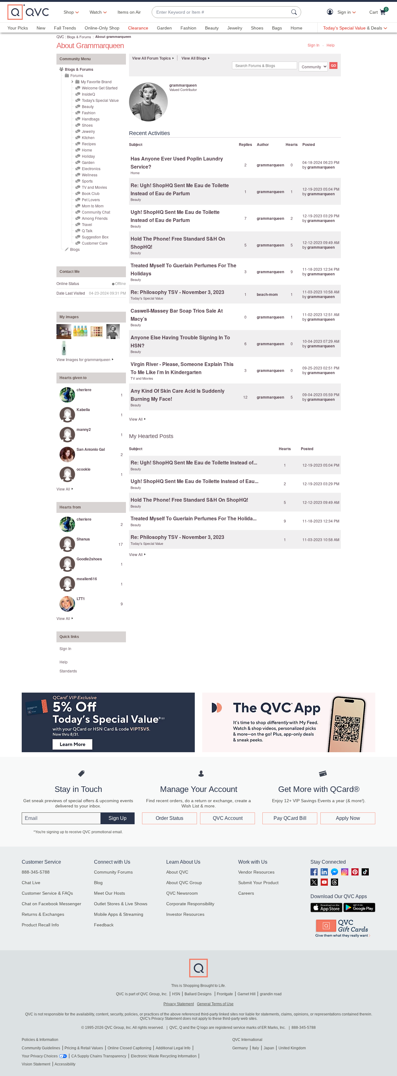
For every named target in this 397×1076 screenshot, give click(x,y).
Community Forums (113, 872)
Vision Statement (36, 1064)
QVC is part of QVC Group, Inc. (141, 994)
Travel (87, 224)
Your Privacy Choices (40, 1056)
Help (331, 44)
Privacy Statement (178, 1004)
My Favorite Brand (96, 81)
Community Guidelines (41, 1048)
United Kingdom (292, 1048)
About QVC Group (184, 882)
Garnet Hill (247, 994)
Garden (164, 27)
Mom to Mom (93, 205)
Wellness (89, 174)
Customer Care (95, 243)
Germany (240, 1048)
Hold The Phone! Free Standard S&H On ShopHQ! (189, 499)
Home (296, 27)
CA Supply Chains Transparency (98, 1056)
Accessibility (65, 1064)
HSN (176, 994)
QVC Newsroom (182, 893)
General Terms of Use (215, 1004)
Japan (269, 1048)
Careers (246, 893)
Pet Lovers (91, 199)
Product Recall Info (40, 924)
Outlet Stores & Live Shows (120, 903)
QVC (60, 36)
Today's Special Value (100, 100)
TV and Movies (94, 187)
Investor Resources (185, 914)
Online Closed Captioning (129, 1048)
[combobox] (220, 12)
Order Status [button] (169, 818)
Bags (277, 27)
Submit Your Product (258, 882)
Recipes (89, 143)
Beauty (212, 27)
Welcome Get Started (100, 87)
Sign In (313, 44)
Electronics (91, 168)
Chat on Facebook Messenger (51, 903)
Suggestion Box (95, 236)
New (41, 27)
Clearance (138, 27)
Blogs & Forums (79, 36)
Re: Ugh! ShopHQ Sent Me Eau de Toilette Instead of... (194, 462)
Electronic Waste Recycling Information (164, 1056)
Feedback (104, 924)
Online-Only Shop (102, 27)
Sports (87, 180)
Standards (68, 670)
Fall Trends (65, 27)
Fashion (188, 27)
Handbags (91, 118)
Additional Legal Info (173, 1048)
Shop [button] (69, 12)
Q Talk (87, 230)
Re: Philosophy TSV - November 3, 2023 (177, 292)
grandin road (271, 994)
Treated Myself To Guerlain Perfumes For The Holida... (193, 518)
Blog (98, 882)
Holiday (88, 156)
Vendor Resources (256, 872)
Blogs (75, 249)
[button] (331, 12)
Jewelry (234, 27)
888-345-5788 (36, 872)
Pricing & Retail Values (84, 1048)
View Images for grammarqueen (83, 359)
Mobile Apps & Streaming (118, 914)
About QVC (177, 872)
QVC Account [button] (228, 818)
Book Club (91, 193)
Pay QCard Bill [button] (290, 818)
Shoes (257, 27)
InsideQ (88, 94)
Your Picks (17, 27)
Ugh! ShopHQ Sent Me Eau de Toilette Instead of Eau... (194, 481)
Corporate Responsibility (190, 903)
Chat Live (31, 882)
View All (63, 488)
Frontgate (225, 994)
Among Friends (95, 218)
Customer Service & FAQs (47, 893)
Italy (255, 1048)
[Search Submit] (295, 12)
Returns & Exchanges (43, 914)
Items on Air (129, 12)
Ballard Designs (198, 994)
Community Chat (96, 212)
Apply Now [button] (348, 818)
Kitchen (88, 137)
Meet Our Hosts (109, 893)
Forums (76, 75)
